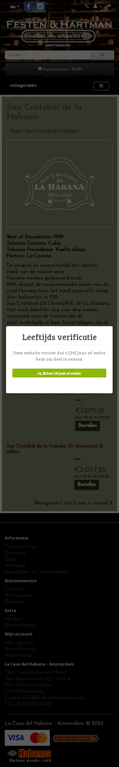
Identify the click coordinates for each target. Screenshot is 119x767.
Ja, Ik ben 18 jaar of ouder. (59, 373)
